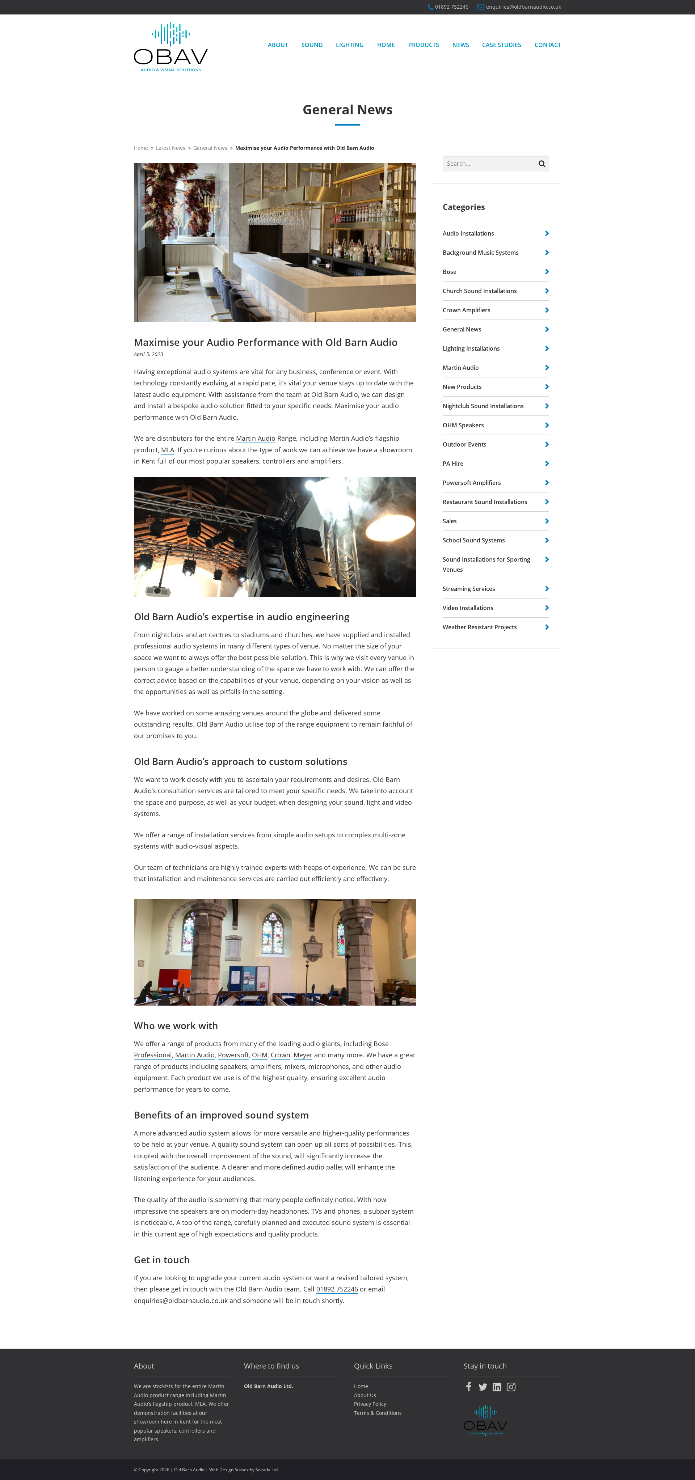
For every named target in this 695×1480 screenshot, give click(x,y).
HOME (386, 45)
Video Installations (468, 608)
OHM (260, 1054)
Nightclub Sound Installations (483, 406)
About (278, 45)
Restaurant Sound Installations (485, 502)
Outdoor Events (464, 444)
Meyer (303, 1054)
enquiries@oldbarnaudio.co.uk (523, 7)
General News (210, 147)
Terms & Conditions (378, 1412)
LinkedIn (497, 1387)
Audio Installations (468, 233)
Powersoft (233, 1054)
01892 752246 (451, 7)
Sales (450, 521)
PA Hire (453, 464)
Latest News (170, 147)
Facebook (469, 1387)
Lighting (350, 45)
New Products (462, 387)
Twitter (483, 1387)
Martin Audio (255, 438)
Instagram (511, 1387)
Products (423, 45)
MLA (167, 449)
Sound (312, 45)
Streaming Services (469, 589)
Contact (548, 45)
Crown (280, 1054)
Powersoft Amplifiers (472, 483)
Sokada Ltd (267, 1470)
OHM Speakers (463, 425)
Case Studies (501, 45)
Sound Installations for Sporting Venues (486, 564)
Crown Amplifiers (466, 310)
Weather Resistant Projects (480, 627)
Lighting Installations (471, 348)
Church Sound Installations (480, 291)
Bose (449, 272)
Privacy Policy (370, 1403)
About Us (365, 1395)
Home (141, 147)
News (460, 45)
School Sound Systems (474, 540)
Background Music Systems (481, 253)
